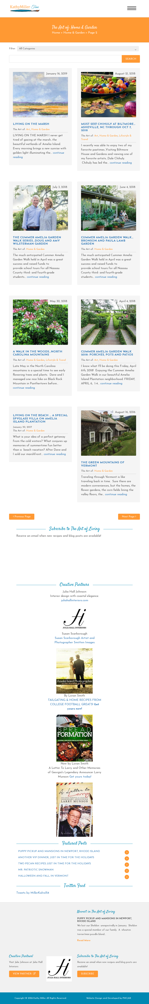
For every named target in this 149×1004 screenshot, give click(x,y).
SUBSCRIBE (87, 974)
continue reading (121, 162)
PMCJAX (127, 998)
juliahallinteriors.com (74, 600)
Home (56, 32)
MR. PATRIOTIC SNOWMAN (36, 869)
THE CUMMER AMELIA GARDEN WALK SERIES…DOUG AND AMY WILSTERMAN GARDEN (37, 240)
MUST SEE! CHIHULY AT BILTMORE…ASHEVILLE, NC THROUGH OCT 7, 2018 (108, 127)
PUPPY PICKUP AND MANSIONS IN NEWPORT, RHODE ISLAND (59, 851)
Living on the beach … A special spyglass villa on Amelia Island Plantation (40, 418)
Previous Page (22, 516)
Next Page (128, 516)
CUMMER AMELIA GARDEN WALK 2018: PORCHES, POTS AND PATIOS (107, 353)
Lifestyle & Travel (56, 360)
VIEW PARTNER (22, 974)
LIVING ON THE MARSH (31, 124)
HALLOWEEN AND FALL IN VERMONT (43, 876)
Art (28, 129)
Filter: (12, 48)
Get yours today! (80, 776)
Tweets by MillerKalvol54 (32, 892)
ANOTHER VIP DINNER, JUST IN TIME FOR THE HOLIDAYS (56, 857)
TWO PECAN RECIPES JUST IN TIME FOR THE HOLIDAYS (54, 863)
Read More (83, 940)
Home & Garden (74, 32)
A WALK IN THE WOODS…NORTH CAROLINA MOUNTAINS (37, 353)
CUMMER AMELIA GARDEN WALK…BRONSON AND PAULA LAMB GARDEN (107, 240)
